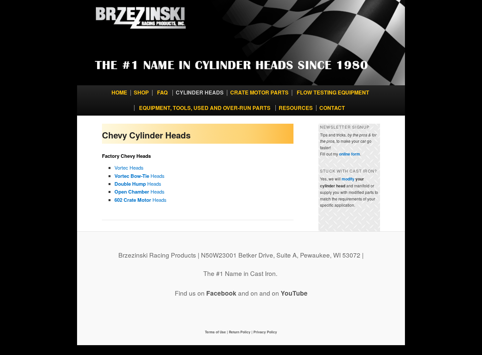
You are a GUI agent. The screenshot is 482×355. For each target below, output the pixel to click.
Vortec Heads (129, 167)
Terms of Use (216, 332)
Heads (139, 175)
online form (349, 154)
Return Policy (240, 332)
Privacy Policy (265, 332)
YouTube (294, 293)
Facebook (221, 293)
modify (348, 179)
